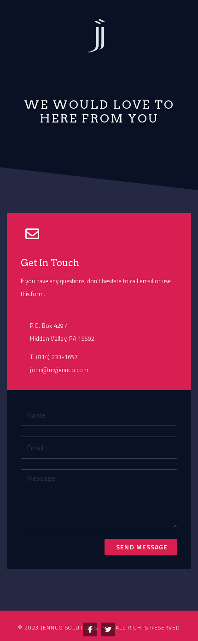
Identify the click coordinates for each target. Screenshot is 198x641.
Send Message (141, 547)
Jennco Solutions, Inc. (76, 627)
